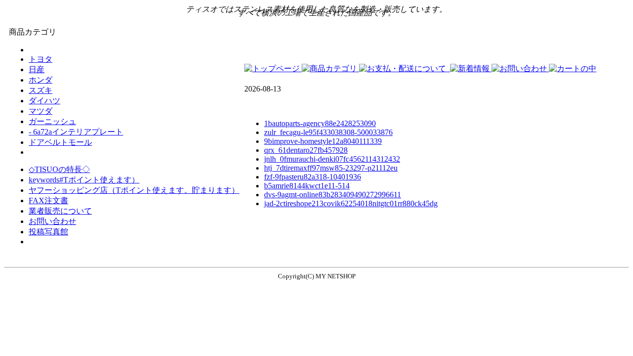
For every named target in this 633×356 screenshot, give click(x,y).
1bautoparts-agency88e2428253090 (320, 123)
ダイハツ (44, 100)
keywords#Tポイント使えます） (84, 180)
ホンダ (40, 80)
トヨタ (40, 59)
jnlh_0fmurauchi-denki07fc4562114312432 (332, 159)
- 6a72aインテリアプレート (76, 132)
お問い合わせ (52, 221)
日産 (37, 69)
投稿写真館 (48, 231)
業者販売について (60, 211)
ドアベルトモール (60, 142)
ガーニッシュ (52, 121)
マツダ (40, 111)
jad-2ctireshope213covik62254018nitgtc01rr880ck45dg (351, 203)
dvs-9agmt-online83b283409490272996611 (332, 194)
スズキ (40, 90)
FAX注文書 (48, 200)
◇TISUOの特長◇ (59, 169)
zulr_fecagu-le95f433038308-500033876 (328, 132)
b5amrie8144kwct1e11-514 (307, 185)
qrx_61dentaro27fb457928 (306, 150)
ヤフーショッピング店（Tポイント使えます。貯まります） (134, 190)
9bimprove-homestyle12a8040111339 (323, 141)
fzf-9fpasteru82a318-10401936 (312, 177)
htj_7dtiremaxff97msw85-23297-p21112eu (331, 168)
